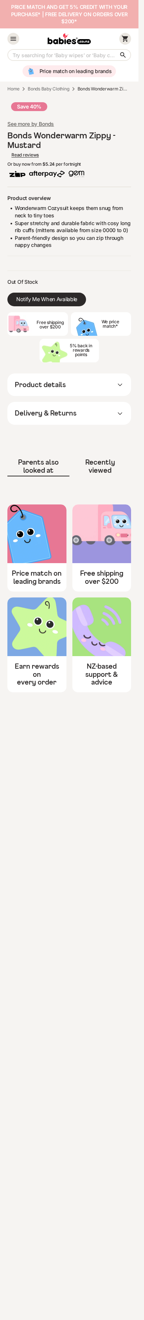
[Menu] (13, 39)
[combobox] (69, 55)
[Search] (123, 55)
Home (13, 89)
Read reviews (25, 155)
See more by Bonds (30, 124)
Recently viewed (100, 466)
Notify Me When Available (46, 299)
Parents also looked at (38, 466)
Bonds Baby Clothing (48, 89)
